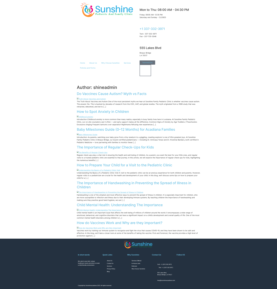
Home (82, 63)
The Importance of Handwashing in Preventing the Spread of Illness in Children (134, 185)
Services (127, 63)
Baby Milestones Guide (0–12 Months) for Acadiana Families (126, 129)
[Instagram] (148, 79)
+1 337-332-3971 (152, 29)
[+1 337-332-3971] (142, 23)
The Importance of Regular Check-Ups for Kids (115, 147)
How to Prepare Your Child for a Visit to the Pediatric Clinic (124, 165)
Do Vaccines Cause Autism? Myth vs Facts (112, 94)
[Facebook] (142, 79)
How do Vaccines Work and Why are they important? (119, 223)
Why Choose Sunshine (110, 63)
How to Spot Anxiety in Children (103, 111)
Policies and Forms (87, 68)
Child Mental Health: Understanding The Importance (120, 205)
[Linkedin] (154, 79)
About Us (93, 63)
